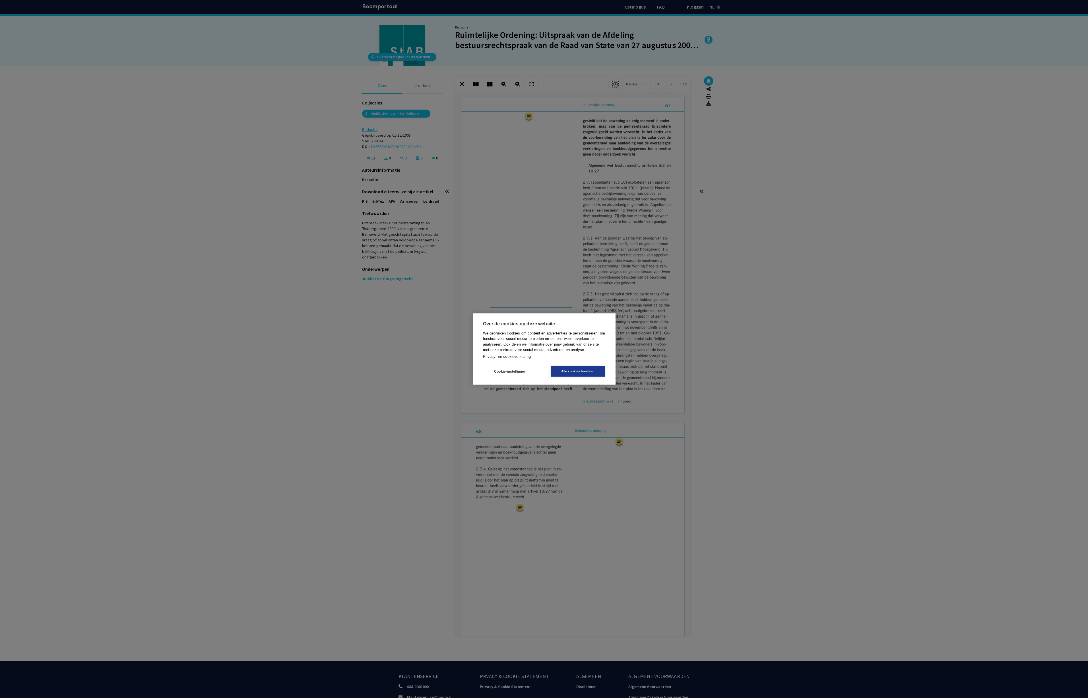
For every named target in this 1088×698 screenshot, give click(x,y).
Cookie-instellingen (510, 371)
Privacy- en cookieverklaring (507, 356)
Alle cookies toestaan (577, 371)
